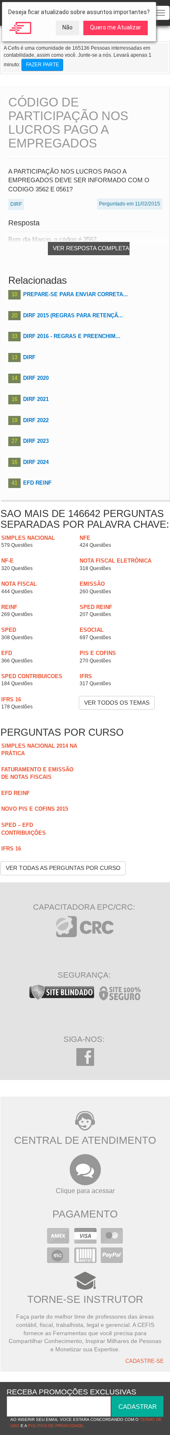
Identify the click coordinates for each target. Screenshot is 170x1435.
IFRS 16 (11, 699)
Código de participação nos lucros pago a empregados (68, 122)
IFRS (86, 676)
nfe (85, 538)
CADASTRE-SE (144, 1361)
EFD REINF (37, 483)
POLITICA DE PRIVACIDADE (55, 1425)
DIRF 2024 (36, 462)
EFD (6, 653)
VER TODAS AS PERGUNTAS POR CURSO (63, 868)
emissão (92, 584)
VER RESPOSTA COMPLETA (91, 248)
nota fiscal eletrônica (115, 561)
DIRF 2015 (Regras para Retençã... (73, 315)
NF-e (7, 561)
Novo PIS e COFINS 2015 (34, 809)
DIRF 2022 (36, 420)
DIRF (29, 357)
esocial (92, 630)
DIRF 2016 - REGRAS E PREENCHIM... (71, 336)
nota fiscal (19, 584)
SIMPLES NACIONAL (28, 538)
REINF (9, 607)
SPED (8, 630)
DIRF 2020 (36, 378)
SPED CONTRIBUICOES (31, 676)
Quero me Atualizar (115, 27)
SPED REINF (96, 607)
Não (67, 27)
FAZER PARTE (42, 65)
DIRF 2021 (36, 399)
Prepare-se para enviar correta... (75, 294)
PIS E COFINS (98, 653)
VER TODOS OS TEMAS (116, 702)
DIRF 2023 (36, 441)
